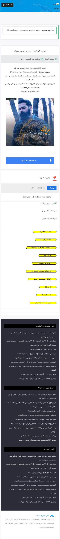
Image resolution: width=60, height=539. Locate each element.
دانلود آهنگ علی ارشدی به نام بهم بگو (30, 51)
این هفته (51, 188)
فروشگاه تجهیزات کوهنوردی (41, 271)
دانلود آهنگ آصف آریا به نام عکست (43, 345)
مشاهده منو (7, 5)
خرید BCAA (46, 295)
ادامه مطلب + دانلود (28, 161)
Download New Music (19, 72)
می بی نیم (47, 255)
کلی (32, 188)
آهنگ (47, 59)
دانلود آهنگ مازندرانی (43, 303)
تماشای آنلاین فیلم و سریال (41, 248)
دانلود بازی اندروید (44, 263)
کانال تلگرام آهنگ (42, 516)
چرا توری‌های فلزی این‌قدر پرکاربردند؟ (42, 350)
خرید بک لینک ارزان (49, 211)
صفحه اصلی (36, 30)
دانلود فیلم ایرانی (44, 232)
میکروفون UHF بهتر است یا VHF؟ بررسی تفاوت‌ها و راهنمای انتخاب (31, 341)
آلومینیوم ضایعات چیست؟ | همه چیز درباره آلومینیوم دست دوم (33, 362)
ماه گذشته (41, 188)
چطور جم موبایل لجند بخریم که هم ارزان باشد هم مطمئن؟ (35, 358)
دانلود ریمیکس (45, 240)
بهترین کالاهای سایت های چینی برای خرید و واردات (37, 379)
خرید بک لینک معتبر (49, 219)
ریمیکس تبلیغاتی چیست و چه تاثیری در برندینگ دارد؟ (36, 354)
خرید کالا (48, 287)
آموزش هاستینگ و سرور (42, 279)
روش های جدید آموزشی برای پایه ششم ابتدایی (38, 374)
